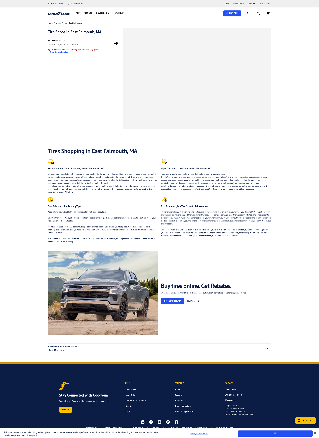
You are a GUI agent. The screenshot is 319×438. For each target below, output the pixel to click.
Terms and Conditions (114, 427)
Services (88, 13)
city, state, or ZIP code (56, 40)
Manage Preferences (199, 433)
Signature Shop (103, 13)
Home (50, 23)
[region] (159, 433)
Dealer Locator (265, 4)
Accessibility (91, 427)
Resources (119, 13)
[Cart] (268, 13)
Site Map (155, 427)
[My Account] (258, 13)
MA (65, 23)
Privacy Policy (137, 427)
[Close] (315, 433)
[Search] (248, 13)
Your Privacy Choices (224, 427)
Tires (78, 13)
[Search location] (116, 43)
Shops (58, 23)
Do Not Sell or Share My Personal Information (187, 427)
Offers (227, 4)
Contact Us (252, 4)
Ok (275, 433)
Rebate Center (238, 4)
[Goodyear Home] (59, 13)
